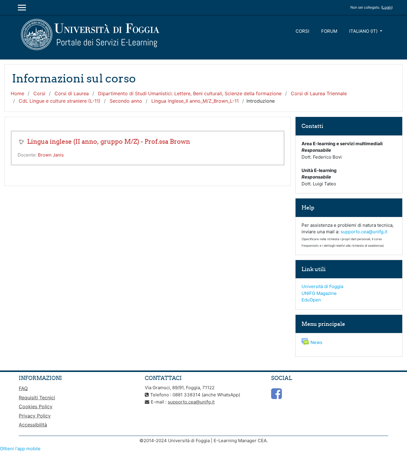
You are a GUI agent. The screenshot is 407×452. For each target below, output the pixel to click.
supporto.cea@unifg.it (364, 231)
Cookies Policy (35, 406)
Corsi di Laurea (72, 93)
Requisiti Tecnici (37, 398)
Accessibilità (33, 425)
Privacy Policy (35, 416)
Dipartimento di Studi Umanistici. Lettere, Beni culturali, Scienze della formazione (190, 93)
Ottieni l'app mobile (20, 448)
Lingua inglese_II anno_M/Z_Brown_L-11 (195, 101)
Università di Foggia (322, 286)
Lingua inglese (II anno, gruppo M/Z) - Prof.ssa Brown (108, 141)
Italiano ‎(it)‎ (364, 31)
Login (387, 7)
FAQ (23, 388)
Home (17, 93)
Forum (329, 31)
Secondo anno (126, 101)
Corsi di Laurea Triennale (319, 93)
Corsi (302, 31)
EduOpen (311, 300)
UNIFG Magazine (319, 293)
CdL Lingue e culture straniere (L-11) (59, 101)
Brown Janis (51, 155)
